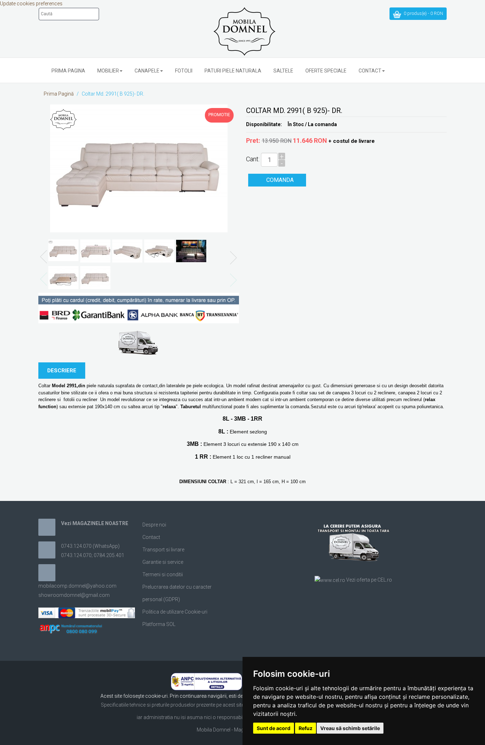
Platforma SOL (158, 624)
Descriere (61, 370)
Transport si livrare (163, 549)
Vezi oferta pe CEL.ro (369, 580)
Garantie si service (162, 562)
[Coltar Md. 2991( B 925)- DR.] (139, 168)
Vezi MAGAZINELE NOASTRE (94, 523)
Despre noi (154, 525)
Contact (151, 537)
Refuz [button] (305, 728)
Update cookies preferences (31, 3)
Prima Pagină (59, 94)
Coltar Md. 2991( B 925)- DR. (113, 94)
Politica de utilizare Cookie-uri (174, 612)
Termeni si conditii (162, 574)
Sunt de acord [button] (273, 728)
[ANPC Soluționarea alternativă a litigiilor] (206, 681)
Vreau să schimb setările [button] (350, 728)
